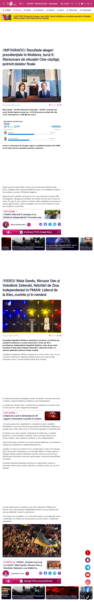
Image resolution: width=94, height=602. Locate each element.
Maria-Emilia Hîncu (18, 224)
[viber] (60, 105)
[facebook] (52, 105)
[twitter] (54, 105)
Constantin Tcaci (17, 573)
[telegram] (57, 105)
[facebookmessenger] (49, 105)
